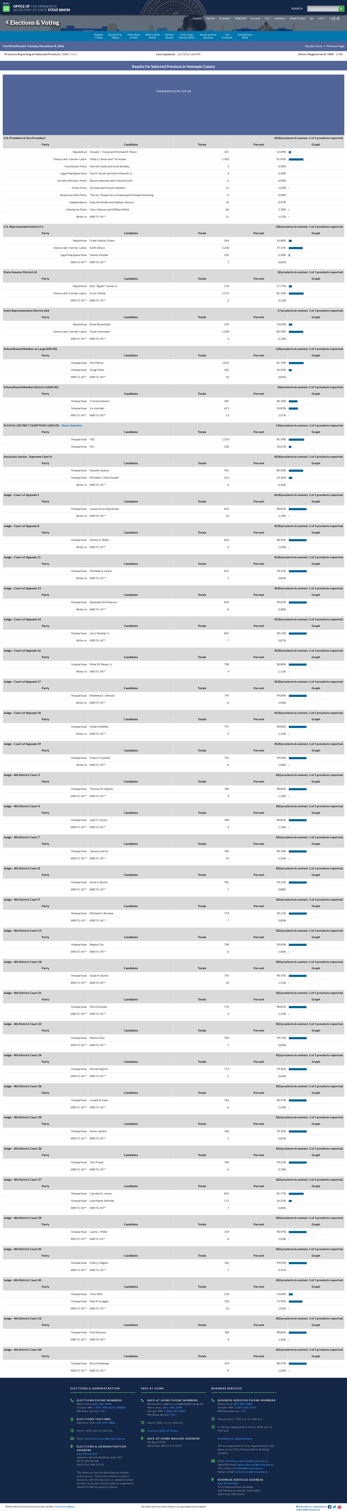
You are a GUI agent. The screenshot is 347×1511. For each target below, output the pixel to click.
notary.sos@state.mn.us (252, 1471)
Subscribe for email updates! (312, 1506)
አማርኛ (321, 18)
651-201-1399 (172, 1407)
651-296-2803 (243, 1403)
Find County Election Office (187, 36)
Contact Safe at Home (162, 1430)
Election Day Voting (115, 36)
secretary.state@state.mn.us (104, 1438)
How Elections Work (245, 36)
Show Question (71, 425)
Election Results (169, 36)
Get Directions (87, 1453)
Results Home (313, 46)
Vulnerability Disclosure (308, 1509)
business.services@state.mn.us (246, 1460)
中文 (267, 18)
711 (102, 1411)
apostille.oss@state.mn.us (255, 1464)
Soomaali (224, 18)
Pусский (255, 18)
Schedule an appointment (235, 1438)
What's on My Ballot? (152, 36)
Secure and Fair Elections (208, 36)
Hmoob (210, 18)
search (297, 8)
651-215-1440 (102, 1403)
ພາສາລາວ (279, 18)
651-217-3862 (106, 1422)
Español (197, 18)
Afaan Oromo (298, 18)
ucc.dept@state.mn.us (247, 1468)
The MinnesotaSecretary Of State (41, 8)
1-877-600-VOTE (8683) (109, 1407)
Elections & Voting (34, 22)
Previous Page (335, 46)
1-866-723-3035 (175, 1411)
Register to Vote (98, 36)
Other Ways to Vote (133, 36)
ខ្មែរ (311, 18)
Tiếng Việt (240, 18)
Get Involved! (227, 36)
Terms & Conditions (65, 1506)
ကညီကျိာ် (334, 18)
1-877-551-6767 (245, 1407)
